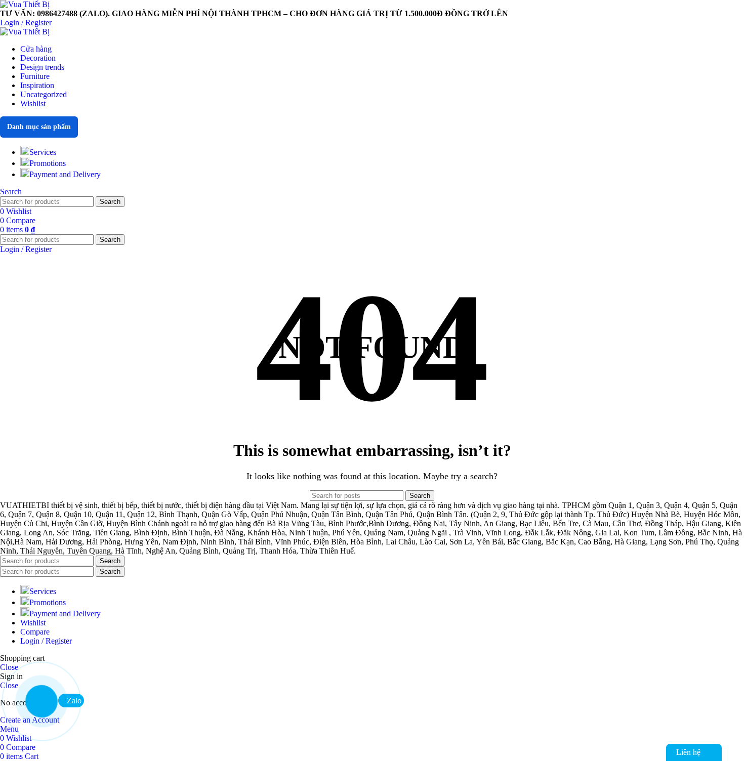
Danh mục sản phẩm (39, 127)
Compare (35, 631)
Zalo (74, 700)
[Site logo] (25, 4)
